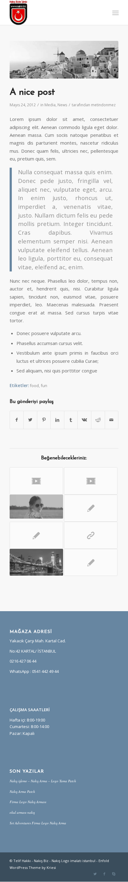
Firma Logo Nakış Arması (28, 801)
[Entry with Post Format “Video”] (36, 480)
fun (44, 385)
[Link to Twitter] (95, 874)
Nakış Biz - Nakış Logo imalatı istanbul (64, 860)
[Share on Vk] (84, 420)
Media (50, 105)
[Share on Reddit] (98, 420)
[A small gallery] (36, 562)
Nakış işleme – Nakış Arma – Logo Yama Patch (43, 781)
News (62, 105)
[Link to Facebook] (104, 874)
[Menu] (114, 12)
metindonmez (103, 105)
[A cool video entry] (90, 480)
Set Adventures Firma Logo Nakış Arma (38, 823)
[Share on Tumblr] (71, 420)
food (34, 385)
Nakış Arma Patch (22, 791)
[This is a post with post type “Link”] (90, 535)
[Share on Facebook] (17, 420)
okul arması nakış (22, 812)
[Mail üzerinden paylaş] (111, 420)
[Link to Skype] (113, 874)
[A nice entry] (36, 507)
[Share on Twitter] (30, 420)
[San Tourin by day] (64, 60)
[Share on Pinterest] (44, 420)
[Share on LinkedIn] (57, 420)
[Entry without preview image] (90, 508)
